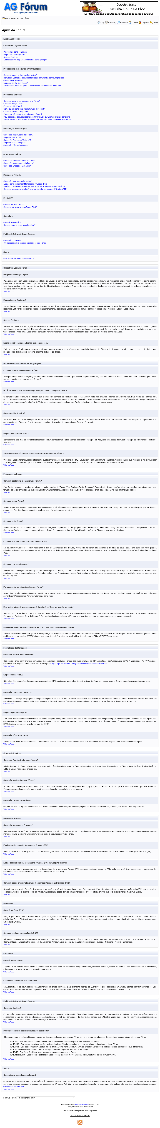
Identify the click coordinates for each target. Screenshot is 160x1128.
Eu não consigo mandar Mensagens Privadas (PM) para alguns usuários (34, 186)
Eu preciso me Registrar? (14, 55)
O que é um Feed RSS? (13, 204)
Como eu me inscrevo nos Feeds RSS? (20, 207)
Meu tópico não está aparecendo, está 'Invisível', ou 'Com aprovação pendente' (36, 117)
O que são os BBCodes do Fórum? (18, 135)
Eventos (135, 23)
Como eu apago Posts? (13, 104)
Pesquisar (124, 23)
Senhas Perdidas (10, 57)
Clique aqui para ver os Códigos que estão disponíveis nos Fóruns (78, 664)
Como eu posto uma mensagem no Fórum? (21, 101)
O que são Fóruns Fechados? (16, 145)
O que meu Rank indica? (14, 80)
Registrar (145, 23)
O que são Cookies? (12, 240)
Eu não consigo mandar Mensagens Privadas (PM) (25, 184)
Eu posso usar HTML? (12, 137)
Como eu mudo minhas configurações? (20, 75)
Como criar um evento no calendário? (19, 225)
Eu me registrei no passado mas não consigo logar (25, 60)
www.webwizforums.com (13, 1087)
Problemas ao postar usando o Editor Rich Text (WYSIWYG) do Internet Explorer (37, 119)
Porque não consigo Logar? (15, 52)
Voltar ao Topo (8, 291)
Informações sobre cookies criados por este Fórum (24, 243)
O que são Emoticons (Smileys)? (17, 140)
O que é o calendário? (12, 222)
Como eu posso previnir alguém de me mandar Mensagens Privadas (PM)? (35, 189)
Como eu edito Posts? (12, 106)
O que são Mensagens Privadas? (17, 181)
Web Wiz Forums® (81, 1104)
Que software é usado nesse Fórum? (19, 258)
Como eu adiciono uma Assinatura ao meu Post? (24, 109)
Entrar (155, 23)
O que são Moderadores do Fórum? (18, 163)
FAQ (102, 23)
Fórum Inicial (10, 18)
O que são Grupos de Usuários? (17, 166)
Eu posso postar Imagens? (14, 143)
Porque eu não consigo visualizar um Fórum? (22, 114)
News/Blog (112, 23)
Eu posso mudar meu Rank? (15, 83)
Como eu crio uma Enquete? (15, 112)
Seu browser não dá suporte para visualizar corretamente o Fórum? (32, 86)
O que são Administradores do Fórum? (19, 161)
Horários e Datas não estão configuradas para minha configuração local (34, 78)
